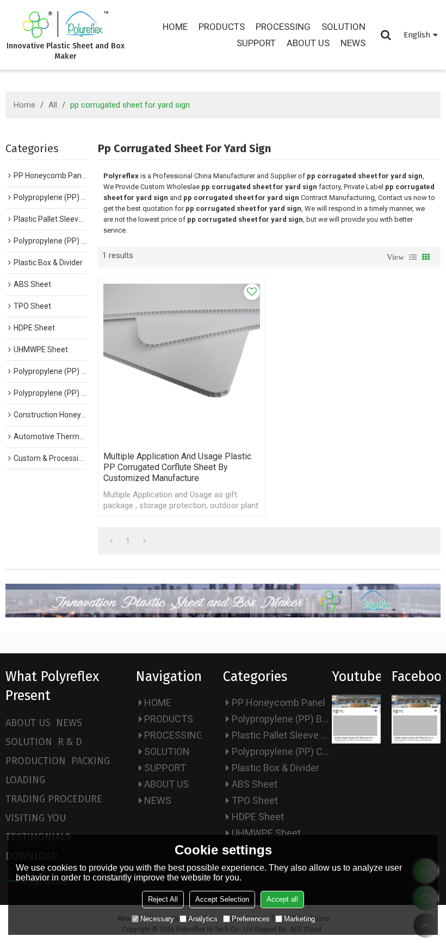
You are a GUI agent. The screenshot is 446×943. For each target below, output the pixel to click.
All (52, 105)
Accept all (282, 899)
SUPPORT (256, 43)
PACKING (90, 761)
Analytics (203, 919)
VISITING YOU (35, 818)
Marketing (299, 919)
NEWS (353, 43)
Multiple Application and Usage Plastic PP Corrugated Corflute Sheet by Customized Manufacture (177, 467)
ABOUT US (308, 43)
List (412, 257)
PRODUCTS (222, 26)
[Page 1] (111, 541)
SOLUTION (343, 26)
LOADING (25, 780)
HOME (175, 26)
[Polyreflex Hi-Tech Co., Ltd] (65, 24)
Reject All (163, 899)
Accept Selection (222, 899)
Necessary (157, 919)
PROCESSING (283, 26)
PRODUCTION (35, 761)
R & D (70, 742)
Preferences (251, 919)
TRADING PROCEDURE (53, 799)
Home (24, 105)
